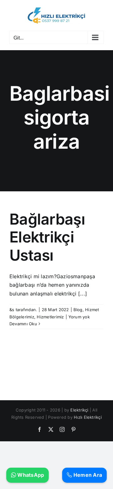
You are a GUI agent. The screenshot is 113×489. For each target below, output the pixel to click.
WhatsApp (30, 475)
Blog (78, 309)
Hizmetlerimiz (50, 316)
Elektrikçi (79, 409)
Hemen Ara (87, 475)
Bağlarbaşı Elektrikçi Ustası (47, 237)
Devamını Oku (23, 323)
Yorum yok (79, 316)
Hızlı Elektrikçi (88, 417)
